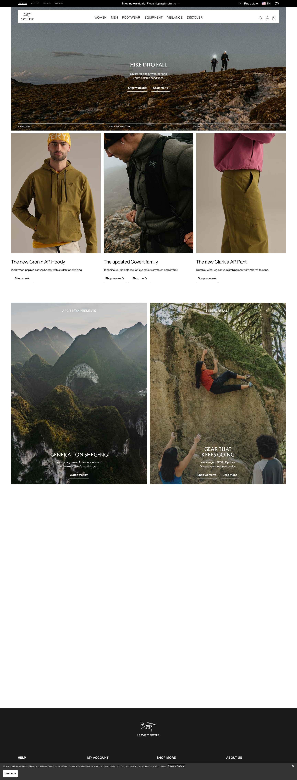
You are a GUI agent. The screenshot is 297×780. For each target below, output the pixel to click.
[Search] (260, 18)
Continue (10, 773)
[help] (277, 3)
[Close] (293, 766)
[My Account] (267, 18)
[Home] (27, 16)
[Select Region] (264, 3)
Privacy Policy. (176, 766)
